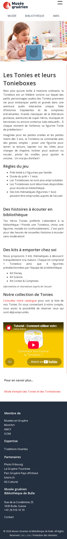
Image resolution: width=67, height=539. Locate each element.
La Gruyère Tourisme (17, 469)
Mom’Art (9, 425)
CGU (22, 535)
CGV (29, 535)
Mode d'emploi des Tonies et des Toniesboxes (32, 391)
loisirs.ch (9, 477)
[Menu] (60, 2)
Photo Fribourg (13, 464)
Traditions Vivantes (16, 449)
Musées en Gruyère (16, 420)
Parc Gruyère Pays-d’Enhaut (21, 473)
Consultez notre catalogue (20, 300)
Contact (9, 517)
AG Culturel (11, 482)
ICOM (7, 433)
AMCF (7, 429)
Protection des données (45, 535)
